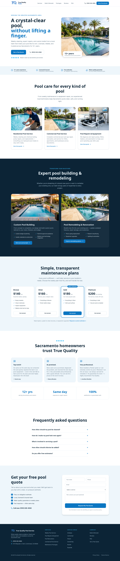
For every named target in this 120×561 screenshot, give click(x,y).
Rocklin (69, 544)
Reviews (66, 3)
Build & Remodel (49, 3)
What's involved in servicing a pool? (60, 441)
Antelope (69, 533)
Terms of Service (105, 555)
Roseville (69, 547)
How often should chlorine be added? (60, 447)
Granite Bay (70, 541)
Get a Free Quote (102, 3)
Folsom (69, 538)
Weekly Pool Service (50, 533)
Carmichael (70, 535)
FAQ (72, 3)
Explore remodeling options (73, 241)
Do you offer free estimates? (60, 453)
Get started (22, 313)
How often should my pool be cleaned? (60, 429)
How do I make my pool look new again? (60, 435)
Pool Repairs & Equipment (52, 535)
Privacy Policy (96, 555)
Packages (58, 3)
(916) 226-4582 (91, 3)
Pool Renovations (49, 538)
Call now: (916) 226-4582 (22, 508)
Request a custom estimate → (78, 321)
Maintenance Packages (51, 544)
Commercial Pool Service (51, 541)
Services (39, 3)
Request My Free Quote (85, 505)
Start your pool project (22, 242)
